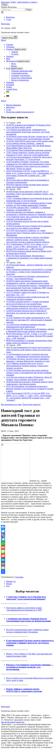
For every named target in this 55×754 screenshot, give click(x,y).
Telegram (10, 82)
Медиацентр (11, 61)
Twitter (9, 87)
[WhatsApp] (27, 543)
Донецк (14, 52)
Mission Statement (13, 105)
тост (8, 586)
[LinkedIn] (27, 560)
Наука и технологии (20, 80)
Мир (8, 59)
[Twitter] (27, 531)
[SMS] (27, 551)
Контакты (10, 17)
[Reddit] (27, 556)
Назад (3, 40)
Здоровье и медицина (20, 75)
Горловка (10, 47)
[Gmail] (27, 547)
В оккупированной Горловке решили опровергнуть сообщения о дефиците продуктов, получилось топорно (30, 642)
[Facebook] (27, 527)
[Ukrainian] (7, 93)
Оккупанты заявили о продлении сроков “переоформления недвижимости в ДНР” (24, 609)
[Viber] (27, 535)
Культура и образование (21, 78)
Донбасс (9, 49)
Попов (9, 584)
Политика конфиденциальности (20, 112)
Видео (14, 66)
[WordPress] (27, 564)
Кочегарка (5, 24)
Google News (11, 89)
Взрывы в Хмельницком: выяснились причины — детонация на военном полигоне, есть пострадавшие (29, 667)
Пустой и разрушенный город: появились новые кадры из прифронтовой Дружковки (27, 631)
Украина (10, 56)
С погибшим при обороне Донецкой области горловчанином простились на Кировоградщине (28, 620)
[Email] (27, 568)
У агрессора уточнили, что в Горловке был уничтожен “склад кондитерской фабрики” (26, 598)
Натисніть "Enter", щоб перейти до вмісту (19, 2)
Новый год (11, 581)
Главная (9, 44)
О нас (8, 19)
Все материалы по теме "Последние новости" (21, 404)
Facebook (10, 85)
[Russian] (7, 96)
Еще (8, 68)
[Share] (27, 572)
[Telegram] (27, 539)
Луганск (15, 54)
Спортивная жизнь (19, 73)
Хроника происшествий (21, 71)
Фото (13, 64)
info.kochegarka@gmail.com (12, 722)
